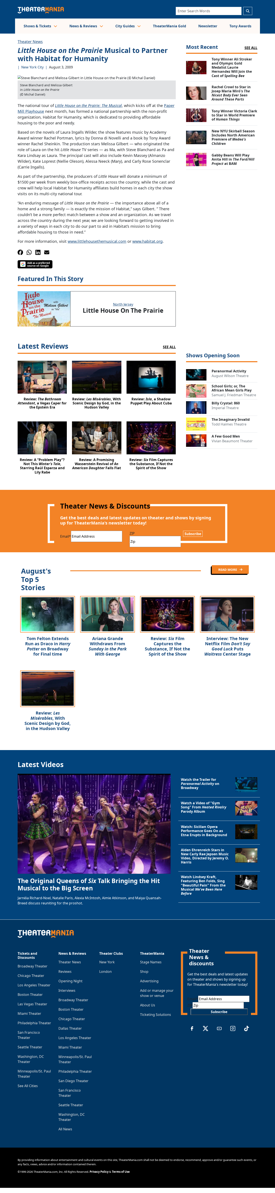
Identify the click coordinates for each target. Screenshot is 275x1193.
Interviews (66, 990)
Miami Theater (29, 1013)
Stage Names (151, 962)
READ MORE (228, 569)
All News (65, 1129)
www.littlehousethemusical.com (97, 241)
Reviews (65, 971)
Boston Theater (30, 994)
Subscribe (193, 533)
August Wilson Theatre (230, 375)
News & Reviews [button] (83, 26)
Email (65, 536)
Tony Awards (240, 26)
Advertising (149, 981)
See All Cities (28, 1085)
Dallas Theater (70, 1028)
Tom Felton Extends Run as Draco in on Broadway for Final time (47, 646)
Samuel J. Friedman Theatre (234, 395)
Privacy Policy (99, 1172)
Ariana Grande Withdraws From (108, 646)
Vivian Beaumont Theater (232, 441)
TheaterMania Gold (169, 26)
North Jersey (123, 304)
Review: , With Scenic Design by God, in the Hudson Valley (47, 720)
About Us (147, 1005)
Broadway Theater (32, 966)
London (105, 971)
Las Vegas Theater (32, 1004)
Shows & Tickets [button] (38, 26)
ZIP (132, 533)
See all (250, 47)
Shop (144, 971)
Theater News (30, 41)
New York (107, 962)
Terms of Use (121, 1172)
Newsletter (207, 26)
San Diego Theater (73, 1080)
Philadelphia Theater (34, 1023)
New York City (32, 67)
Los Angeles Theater (34, 985)
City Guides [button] (125, 26)
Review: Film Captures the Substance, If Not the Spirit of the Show (167, 646)
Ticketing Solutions (155, 1014)
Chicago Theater (31, 975)
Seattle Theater (30, 1047)
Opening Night (70, 981)
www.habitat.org (147, 241)
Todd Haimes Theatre (229, 424)
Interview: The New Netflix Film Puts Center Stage (227, 646)
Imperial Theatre (225, 407)
